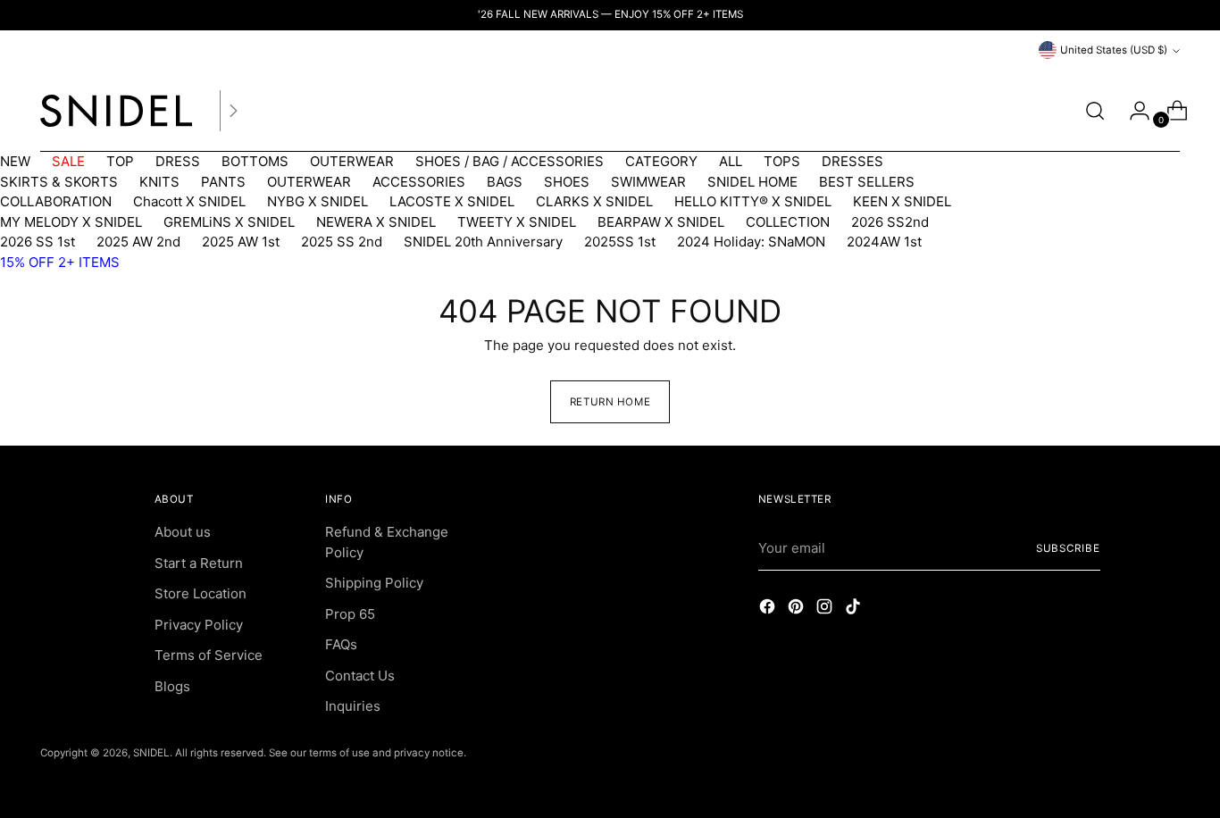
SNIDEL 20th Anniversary (483, 241)
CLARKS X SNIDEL (594, 201)
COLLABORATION (56, 201)
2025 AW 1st (241, 241)
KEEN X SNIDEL (902, 201)
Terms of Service (209, 655)
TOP (120, 161)
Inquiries (352, 705)
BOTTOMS (254, 161)
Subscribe (1068, 548)
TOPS (782, 161)
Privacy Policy (199, 624)
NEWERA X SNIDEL (376, 221)
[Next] (233, 111)
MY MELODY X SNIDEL (71, 221)
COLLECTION (788, 221)
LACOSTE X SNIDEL (451, 201)
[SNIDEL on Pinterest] (797, 609)
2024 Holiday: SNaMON (751, 241)
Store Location (201, 593)
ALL (730, 161)
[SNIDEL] (116, 111)
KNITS (159, 181)
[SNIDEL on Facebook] (769, 609)
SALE (68, 161)
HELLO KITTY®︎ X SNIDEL (752, 201)
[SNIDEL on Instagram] (826, 609)
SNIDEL (151, 753)
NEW (15, 161)
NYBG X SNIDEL (317, 201)
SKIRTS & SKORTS (59, 181)
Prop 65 (350, 613)
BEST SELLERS (867, 181)
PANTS (223, 181)
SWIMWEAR (648, 181)
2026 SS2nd (890, 221)
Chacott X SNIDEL (189, 201)
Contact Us (360, 675)
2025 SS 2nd (341, 241)
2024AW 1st (884, 241)
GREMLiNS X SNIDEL (229, 221)
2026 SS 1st (37, 241)
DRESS (177, 161)
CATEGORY (661, 161)
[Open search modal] (1095, 111)
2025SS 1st (620, 241)
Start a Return (199, 563)
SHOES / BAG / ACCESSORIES (509, 161)
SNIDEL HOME (752, 181)
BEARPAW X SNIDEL (660, 221)
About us (183, 531)
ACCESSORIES (418, 181)
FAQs (341, 644)
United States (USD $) (1113, 50)
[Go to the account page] (1132, 111)
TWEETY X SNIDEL (516, 221)
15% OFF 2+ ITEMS (60, 262)
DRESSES (852, 161)
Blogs (172, 686)
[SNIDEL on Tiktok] (854, 609)
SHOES (566, 181)
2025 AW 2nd (138, 241)
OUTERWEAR (352, 161)
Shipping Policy (374, 582)
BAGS (504, 181)
